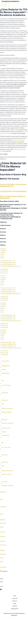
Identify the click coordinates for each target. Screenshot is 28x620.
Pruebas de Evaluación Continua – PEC (11, 266)
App (2, 256)
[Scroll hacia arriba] (1, 571)
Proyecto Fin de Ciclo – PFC (8, 264)
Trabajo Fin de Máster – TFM (8, 262)
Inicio (14, 595)
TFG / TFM (6, 361)
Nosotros (3, 248)
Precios (3, 252)
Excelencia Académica (18, 140)
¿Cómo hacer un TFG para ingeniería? (13, 191)
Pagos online (4, 273)
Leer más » (3, 531)
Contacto (14, 606)
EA (2, 361)
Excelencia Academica (10, 1)
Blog (2, 257)
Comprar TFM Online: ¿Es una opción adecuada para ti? (13, 185)
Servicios (3, 250)
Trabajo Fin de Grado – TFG (8, 260)
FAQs (2, 254)
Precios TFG (4, 269)
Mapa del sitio (14, 608)
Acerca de (14, 598)
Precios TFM (4, 271)
